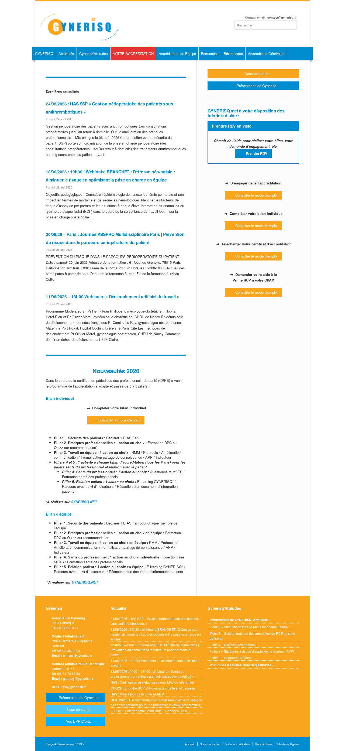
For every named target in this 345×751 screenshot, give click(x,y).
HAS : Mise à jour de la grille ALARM (137, 694)
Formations (210, 53)
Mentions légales (288, 744)
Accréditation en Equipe (177, 53)
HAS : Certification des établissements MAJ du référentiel (152, 682)
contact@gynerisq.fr (281, 17)
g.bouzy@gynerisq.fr (78, 678)
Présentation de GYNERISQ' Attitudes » (240, 619)
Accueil (189, 744)
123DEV (79, 744)
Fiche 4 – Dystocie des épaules (233, 644)
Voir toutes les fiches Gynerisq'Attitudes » (242, 665)
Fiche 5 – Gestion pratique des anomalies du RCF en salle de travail (252, 635)
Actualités (66, 53)
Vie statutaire (263, 744)
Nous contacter (210, 744)
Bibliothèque (233, 53)
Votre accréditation (237, 744)
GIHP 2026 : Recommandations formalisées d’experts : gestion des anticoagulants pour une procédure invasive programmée (156, 702)
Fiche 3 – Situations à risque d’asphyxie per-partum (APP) (252, 651)
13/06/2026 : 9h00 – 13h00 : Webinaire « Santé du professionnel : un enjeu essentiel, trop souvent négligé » (152, 673)
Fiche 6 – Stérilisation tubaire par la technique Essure (249, 627)
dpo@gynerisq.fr (73, 686)
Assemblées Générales (266, 53)
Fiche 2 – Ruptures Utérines (230, 657)
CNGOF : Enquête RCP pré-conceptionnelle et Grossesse (153, 688)
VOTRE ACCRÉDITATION (133, 53)
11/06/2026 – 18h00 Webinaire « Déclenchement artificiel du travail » (112, 296)
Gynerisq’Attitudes (93, 53)
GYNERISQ (44, 53)
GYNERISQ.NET (84, 501)
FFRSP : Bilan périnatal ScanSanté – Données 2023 (149, 710)
